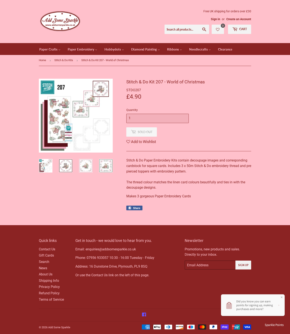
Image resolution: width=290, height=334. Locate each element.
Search (44, 262)
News (43, 268)
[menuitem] (50, 49)
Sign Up (243, 265)
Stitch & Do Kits (63, 60)
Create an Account (238, 19)
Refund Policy (49, 293)
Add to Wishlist (143, 141)
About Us (45, 274)
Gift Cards (46, 255)
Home (42, 60)
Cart (243, 29)
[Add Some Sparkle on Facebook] (144, 315)
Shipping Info (49, 281)
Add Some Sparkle (59, 327)
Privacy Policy (49, 287)
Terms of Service (51, 300)
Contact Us (47, 249)
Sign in (215, 19)
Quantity (132, 110)
